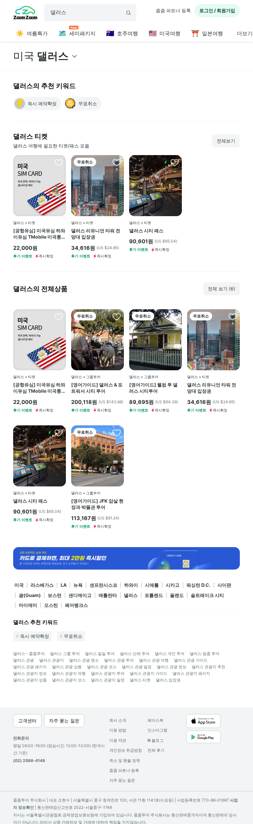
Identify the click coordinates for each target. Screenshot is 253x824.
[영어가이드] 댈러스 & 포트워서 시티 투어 (97, 388)
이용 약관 (117, 740)
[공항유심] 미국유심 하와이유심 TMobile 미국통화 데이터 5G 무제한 (39, 234)
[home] (25, 13)
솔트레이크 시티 (207, 595)
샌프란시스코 (103, 585)
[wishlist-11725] (175, 316)
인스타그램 (157, 730)
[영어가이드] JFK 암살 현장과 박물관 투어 (97, 504)
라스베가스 (42, 585)
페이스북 (155, 720)
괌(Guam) (30, 595)
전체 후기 (156, 750)
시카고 (173, 585)
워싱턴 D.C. (198, 585)
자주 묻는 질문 (122, 780)
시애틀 (152, 585)
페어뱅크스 (76, 605)
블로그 (155, 740)
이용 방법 (117, 730)
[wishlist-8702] (117, 162)
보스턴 (55, 595)
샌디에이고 (80, 595)
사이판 (224, 585)
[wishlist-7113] (175, 162)
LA (64, 585)
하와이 (131, 585)
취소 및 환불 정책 (124, 760)
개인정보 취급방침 (125, 750)
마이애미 (28, 605)
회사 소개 (117, 720)
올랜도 (177, 595)
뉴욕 (78, 585)
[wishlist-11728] (117, 316)
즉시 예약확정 (34, 636)
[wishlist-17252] (59, 162)
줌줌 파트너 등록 (173, 10)
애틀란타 (107, 595)
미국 (19, 585)
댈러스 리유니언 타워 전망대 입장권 (95, 234)
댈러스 (131, 595)
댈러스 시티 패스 (146, 230)
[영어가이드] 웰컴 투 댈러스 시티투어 (153, 388)
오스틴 (51, 605)
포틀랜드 (154, 595)
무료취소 (73, 636)
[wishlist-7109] (117, 433)
